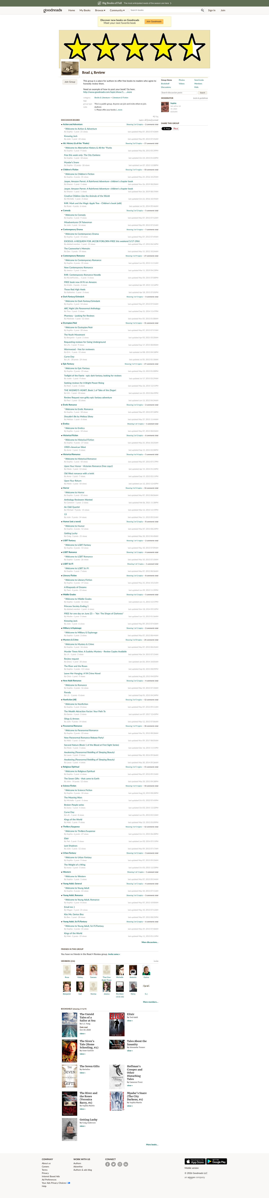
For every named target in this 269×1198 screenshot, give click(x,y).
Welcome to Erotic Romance (79, 409)
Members (198, 84)
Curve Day (69, 357)
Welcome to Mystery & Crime (79, 644)
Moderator (167, 98)
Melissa (70, 419)
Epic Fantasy (68, 364)
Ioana (69, 808)
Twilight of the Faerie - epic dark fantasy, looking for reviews (92, 376)
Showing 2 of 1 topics (134, 767)
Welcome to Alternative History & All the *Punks (88, 148)
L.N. (68, 345)
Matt (69, 822)
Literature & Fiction (120, 98)
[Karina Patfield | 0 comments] (146, 974)
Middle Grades (69, 595)
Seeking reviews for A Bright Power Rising (84, 383)
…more (119, 110)
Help (44, 1186)
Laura (69, 755)
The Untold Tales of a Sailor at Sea (87, 1017)
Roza (67, 977)
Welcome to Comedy (75, 215)
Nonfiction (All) (69, 700)
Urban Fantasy (69, 853)
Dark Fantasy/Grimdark (73, 297)
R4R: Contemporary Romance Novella (82, 275)
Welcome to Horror (74, 492)
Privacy (45, 1173)
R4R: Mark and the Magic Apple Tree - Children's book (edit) (93, 203)
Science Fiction (69, 786)
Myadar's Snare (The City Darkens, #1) (137, 1096)
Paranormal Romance (72, 726)
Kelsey (80, 977)
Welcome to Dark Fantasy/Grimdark (82, 301)
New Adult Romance (72, 681)
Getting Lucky (70, 533)
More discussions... (150, 942)
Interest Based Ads (51, 1176)
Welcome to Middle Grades (78, 599)
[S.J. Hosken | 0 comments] (146, 991)
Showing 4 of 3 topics (135, 595)
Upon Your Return (72, 481)
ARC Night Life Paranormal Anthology (82, 308)
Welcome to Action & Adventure (81, 129)
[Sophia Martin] (165, 107)
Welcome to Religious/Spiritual (80, 771)
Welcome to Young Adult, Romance (82, 900)
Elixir (66, 838)
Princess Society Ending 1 (76, 606)
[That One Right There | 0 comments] (107, 974)
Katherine (71, 292)
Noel (69, 386)
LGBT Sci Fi (68, 564)
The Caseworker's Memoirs (77, 249)
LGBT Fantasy (69, 541)
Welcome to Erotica (75, 428)
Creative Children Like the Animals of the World (87, 196)
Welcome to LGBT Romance (79, 557)
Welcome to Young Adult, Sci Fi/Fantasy (84, 926)
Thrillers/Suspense (71, 827)
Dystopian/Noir (70, 323)
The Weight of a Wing (74, 865)
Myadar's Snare (71, 162)
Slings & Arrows (71, 719)
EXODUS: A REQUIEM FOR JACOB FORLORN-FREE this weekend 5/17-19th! (102, 241)
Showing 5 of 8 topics (134, 640)
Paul (68, 400)
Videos (181, 84)
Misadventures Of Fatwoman (78, 222)
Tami (69, 590)
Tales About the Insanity (137, 1043)
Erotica (66, 424)
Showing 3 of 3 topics (134, 143)
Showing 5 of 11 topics (133, 364)
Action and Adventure (73, 124)
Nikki (69, 741)
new (149, 120)
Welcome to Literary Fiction (78, 580)
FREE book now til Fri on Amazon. (80, 282)
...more (128, 92)
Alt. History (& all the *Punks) (76, 143)
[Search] (202, 10)
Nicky (133, 994)
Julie (69, 139)
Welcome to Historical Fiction (79, 440)
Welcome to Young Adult (77, 888)
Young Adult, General (72, 884)
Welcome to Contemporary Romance (83, 260)
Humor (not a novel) (72, 522)
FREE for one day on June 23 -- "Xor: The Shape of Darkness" (93, 614)
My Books (85, 10)
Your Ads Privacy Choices (54, 1183)
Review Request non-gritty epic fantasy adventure (88, 398)
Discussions (166, 87)
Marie (69, 469)
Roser (69, 206)
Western (67, 872)
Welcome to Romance (76, 685)
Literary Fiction (70, 576)
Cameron (70, 503)
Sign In (211, 10)
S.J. (146, 994)
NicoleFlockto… (73, 278)
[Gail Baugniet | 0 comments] (80, 991)
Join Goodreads (153, 22)
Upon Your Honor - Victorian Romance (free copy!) (88, 466)
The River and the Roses (75, 666)
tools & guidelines (200, 98)
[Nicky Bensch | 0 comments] (133, 991)
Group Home (166, 80)
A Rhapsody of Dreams (75, 587)
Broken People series (74, 805)
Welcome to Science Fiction (78, 790)
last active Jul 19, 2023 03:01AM (175, 109)
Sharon (70, 184)
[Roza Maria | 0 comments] (67, 974)
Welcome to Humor (75, 526)
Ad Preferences (49, 1180)
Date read (84, 1027)
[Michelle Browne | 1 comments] (120, 974)
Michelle (70, 199)
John (69, 781)
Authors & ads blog (82, 1170)
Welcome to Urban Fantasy (78, 857)
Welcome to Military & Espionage (81, 633)
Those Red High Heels (74, 289)
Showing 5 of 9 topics (134, 256)
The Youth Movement (74, 335)
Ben (68, 917)
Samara (93, 977)
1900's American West (75, 447)
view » (82, 1034)
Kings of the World (73, 820)
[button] (100, 10)
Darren (69, 714)
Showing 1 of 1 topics (135, 424)
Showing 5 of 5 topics (134, 170)
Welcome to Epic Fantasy (77, 368)
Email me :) (69, 907)
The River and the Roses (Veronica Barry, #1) (88, 1097)
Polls (196, 87)
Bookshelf (66, 1009)
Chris (69, 676)
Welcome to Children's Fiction (79, 174)
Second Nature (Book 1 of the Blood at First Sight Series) (91, 745)
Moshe (69, 616)
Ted (68, 841)
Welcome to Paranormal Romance (81, 730)
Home (71, 10)
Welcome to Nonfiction (76, 704)
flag (156, 116)
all (145, 120)
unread (155, 120)
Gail (80, 994)
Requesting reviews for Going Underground (85, 342)
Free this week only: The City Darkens (82, 155)
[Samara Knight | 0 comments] (93, 974)
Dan (68, 251)
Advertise (78, 1167)
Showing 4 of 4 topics (135, 454)
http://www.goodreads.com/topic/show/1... (104, 92)
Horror (66, 488)
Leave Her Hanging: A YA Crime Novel (82, 673)
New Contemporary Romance (78, 268)
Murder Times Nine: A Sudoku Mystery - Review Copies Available (95, 652)
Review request (71, 659)
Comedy (67, 211)
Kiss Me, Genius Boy (74, 914)
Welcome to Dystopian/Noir (79, 327)
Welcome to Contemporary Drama (82, 234)
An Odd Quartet (72, 507)
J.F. (68, 654)
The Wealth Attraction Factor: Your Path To (85, 711)
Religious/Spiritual (71, 767)
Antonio (133, 977)
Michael (70, 510)
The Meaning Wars (73, 798)
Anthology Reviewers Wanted (78, 500)
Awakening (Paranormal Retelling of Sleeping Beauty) (89, 752)
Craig (69, 536)
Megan (69, 910)
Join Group (70, 82)
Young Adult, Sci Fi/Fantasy (75, 922)
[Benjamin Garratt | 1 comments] (67, 991)
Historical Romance (71, 455)
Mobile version (192, 1168)
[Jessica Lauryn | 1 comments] (107, 991)
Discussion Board (70, 120)
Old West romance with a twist (79, 473)
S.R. (68, 393)
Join (223, 10)
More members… (150, 1002)
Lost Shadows (70, 846)
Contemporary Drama (73, 230)
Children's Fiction (70, 170)
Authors (77, 1163)
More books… (152, 1145)
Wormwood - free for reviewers (79, 349)
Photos (182, 80)
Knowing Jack (70, 136)
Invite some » (114, 954)
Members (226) (68, 961)
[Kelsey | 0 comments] (80, 974)
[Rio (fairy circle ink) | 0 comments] (120, 991)
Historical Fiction (70, 436)
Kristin (69, 285)
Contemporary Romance (74, 256)
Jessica (69, 270)
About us (46, 1163)
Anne (69, 450)
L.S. (68, 695)
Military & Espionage (72, 628)
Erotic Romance (70, 405)
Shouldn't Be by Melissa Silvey (78, 417)
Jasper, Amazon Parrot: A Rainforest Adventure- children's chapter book (98, 181)
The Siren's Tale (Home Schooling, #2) (89, 1044)
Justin (69, 378)
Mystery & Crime (70, 640)
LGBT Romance (70, 552)
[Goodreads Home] (53, 10)
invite (156, 961)
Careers (45, 1167)
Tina (68, 311)
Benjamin (71, 338)
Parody (67, 692)
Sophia (70, 132)
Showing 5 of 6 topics (134, 323)
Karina (146, 977)
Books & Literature (102, 98)
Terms (44, 1170)
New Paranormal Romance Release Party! (84, 738)
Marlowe (70, 319)
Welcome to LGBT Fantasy (78, 545)
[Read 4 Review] (70, 68)
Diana (69, 662)
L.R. (68, 360)
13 (65, 514)
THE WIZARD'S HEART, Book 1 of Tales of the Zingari (90, 390)
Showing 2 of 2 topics (135, 124)
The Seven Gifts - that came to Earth (81, 779)
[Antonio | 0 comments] (133, 974)
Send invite (199, 80)
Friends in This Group (72, 949)
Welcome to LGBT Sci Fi (77, 568)
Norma (93, 994)
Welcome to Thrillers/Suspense (80, 831)
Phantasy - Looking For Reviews (79, 316)
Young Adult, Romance (73, 895)
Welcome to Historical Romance (80, 459)
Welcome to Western (75, 876)
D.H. (69, 352)
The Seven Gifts (89, 1066)
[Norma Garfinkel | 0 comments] (93, 991)
